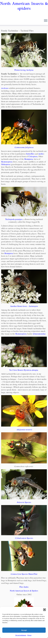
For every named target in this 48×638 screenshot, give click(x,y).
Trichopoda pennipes (14, 219)
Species (24, 502)
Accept (24, 630)
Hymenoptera (6, 161)
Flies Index (24, 587)
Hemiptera (28, 159)
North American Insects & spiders (24, 6)
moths (40, 153)
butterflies (30, 153)
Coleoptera (33, 156)
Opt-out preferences (20, 635)
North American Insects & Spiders (24, 590)
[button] (44, 610)
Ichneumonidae (39, 333)
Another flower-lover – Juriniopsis (24, 306)
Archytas (4, 88)
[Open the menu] (45, 20)
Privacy (29, 635)
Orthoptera (5, 164)
